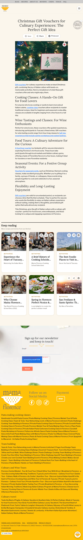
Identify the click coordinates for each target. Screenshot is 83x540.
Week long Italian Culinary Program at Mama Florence (44, 487)
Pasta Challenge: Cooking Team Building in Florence (59, 452)
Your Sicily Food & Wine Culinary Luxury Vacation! (38, 503)
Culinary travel (8, 496)
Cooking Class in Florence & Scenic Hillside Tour (28, 489)
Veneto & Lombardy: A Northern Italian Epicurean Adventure (52, 510)
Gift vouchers (20, 85)
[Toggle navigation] (79, 8)
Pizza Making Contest (58, 458)
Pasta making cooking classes (16, 414)
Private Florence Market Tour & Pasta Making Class (43, 426)
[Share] (18, 235)
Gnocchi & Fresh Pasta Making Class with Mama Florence (24, 434)
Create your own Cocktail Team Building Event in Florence (25, 458)
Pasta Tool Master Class (58, 434)
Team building (8, 443)
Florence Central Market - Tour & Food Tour (18, 471)
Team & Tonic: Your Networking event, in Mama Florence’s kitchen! (40, 421)
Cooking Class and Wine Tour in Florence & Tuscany (36, 479)
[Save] (14, 235)
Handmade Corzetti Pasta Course (14, 418)
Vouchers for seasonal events (27, 171)
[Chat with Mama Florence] (77, 534)
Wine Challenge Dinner (29, 452)
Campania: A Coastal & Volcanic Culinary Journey (35, 508)
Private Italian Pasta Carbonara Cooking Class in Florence (46, 429)
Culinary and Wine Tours (13, 467)
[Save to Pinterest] (64, 45)
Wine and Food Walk (10, 452)
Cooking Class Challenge (28, 450)
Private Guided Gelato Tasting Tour (24, 484)
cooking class (32, 108)
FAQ (24, 523)
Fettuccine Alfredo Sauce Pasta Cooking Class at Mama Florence (51, 431)
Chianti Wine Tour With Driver (49, 471)
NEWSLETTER (32, 523)
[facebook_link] (31, 402)
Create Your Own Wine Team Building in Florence (20, 455)
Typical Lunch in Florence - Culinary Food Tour (55, 474)
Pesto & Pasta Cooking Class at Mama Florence (49, 436)
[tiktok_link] (46, 402)
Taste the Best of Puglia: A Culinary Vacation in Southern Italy (25, 500)
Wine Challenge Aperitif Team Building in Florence (61, 455)
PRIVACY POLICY (45, 523)
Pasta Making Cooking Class (40, 418)
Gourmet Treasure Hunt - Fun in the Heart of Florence (60, 450)
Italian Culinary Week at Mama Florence (17, 513)
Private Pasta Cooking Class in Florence (46, 423)
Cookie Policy (7, 533)
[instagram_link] (39, 402)
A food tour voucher (23, 148)
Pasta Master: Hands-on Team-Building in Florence (30, 463)
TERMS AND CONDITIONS (11, 523)
